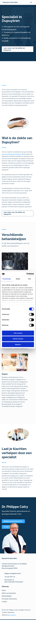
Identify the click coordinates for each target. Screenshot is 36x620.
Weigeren (18, 344)
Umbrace (13, 615)
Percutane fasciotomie (9, 599)
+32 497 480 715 (9, 577)
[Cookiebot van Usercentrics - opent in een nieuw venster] (26, 274)
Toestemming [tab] (6, 279)
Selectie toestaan (18, 338)
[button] (31, 2)
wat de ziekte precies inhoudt (11, 154)
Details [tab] (18, 279)
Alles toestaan (18, 333)
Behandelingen (7, 596)
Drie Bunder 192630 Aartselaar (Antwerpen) (13, 581)
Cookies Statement (8, 612)
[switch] (31, 314)
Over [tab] (29, 279)
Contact (4, 601)
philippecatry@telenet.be (12, 573)
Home (4, 590)
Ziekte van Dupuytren (9, 593)
